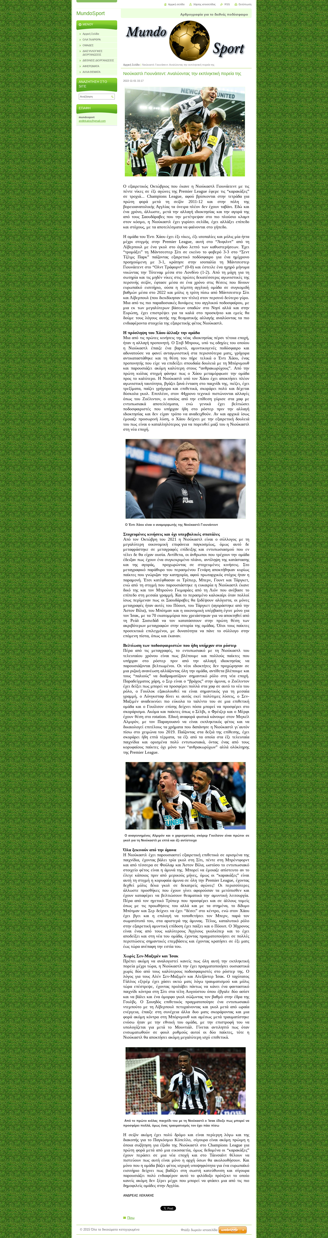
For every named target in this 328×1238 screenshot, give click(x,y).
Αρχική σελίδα (176, 4)
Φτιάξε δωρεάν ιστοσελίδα (199, 1230)
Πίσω (130, 1218)
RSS (227, 4)
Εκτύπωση (245, 4)
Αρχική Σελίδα (131, 64)
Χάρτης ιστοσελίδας (204, 4)
